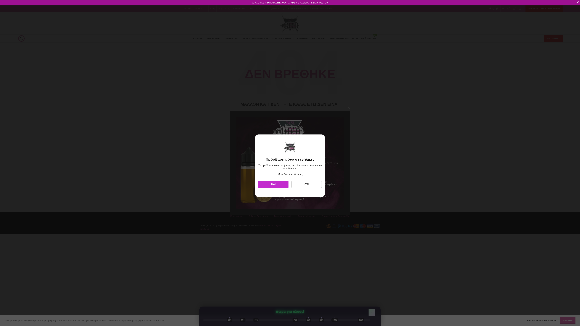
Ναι (273, 184)
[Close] (577, 2)
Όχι (306, 184)
